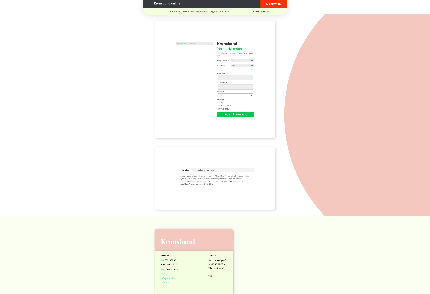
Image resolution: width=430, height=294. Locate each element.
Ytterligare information (205, 170)
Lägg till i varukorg (235, 114)
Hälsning (221, 73)
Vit (225, 109)
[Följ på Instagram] (217, 4)
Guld (225, 106)
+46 (162, 260)
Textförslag (188, 12)
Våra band (224, 12)
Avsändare (222, 82)
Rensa (252, 69)
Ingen (223, 103)
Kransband (175, 12)
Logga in (213, 12)
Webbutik (273, 3)
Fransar (220, 99)
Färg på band (223, 61)
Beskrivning (184, 170)
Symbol (220, 92)
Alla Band (183, 44)
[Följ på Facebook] (213, 4)
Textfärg (221, 66)
